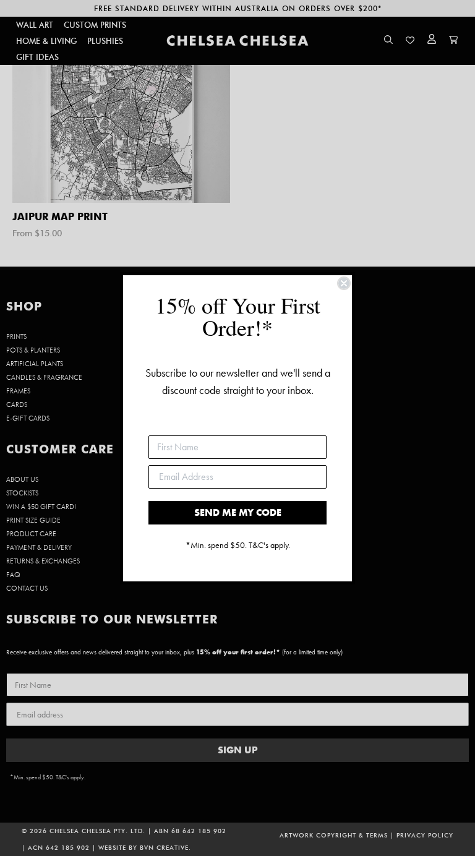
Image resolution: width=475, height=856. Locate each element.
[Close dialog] (344, 283)
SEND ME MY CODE (237, 512)
